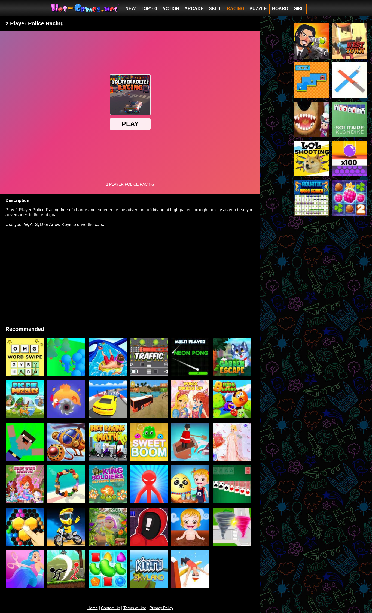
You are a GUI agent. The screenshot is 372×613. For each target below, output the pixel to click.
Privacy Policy (161, 608)
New (130, 8)
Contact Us (110, 608)
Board (280, 8)
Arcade (194, 8)
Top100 (149, 8)
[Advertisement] (130, 279)
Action (170, 8)
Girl (299, 8)
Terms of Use (134, 608)
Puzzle (258, 8)
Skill (215, 8)
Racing (235, 8)
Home (92, 608)
